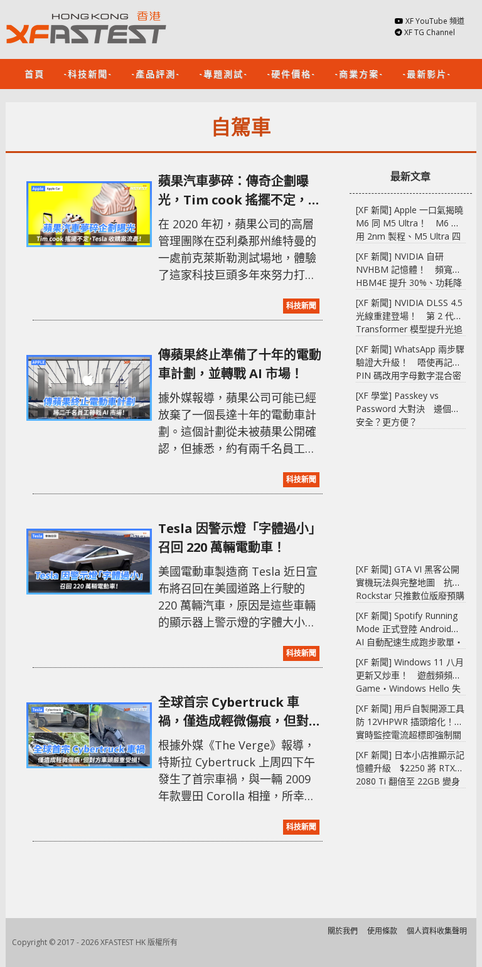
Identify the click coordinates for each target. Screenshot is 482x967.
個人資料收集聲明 (437, 931)
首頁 (34, 73)
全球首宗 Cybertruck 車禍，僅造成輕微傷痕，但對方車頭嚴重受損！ (239, 712)
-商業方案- (359, 73)
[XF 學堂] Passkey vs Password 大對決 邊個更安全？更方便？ (408, 408)
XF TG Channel (429, 32)
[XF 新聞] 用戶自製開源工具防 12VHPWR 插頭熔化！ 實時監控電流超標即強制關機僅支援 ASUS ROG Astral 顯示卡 (410, 734)
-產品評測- (155, 73)
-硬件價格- (291, 73)
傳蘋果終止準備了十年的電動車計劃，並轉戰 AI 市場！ (239, 364)
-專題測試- (223, 73)
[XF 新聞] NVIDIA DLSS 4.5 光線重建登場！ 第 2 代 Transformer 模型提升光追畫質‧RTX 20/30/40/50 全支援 (409, 329)
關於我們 (343, 931)
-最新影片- (426, 73)
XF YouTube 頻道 (434, 21)
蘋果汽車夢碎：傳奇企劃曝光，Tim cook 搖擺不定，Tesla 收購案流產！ (233, 190)
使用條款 (382, 931)
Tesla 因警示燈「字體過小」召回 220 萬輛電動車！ (239, 538)
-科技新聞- (87, 73)
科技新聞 (301, 305)
